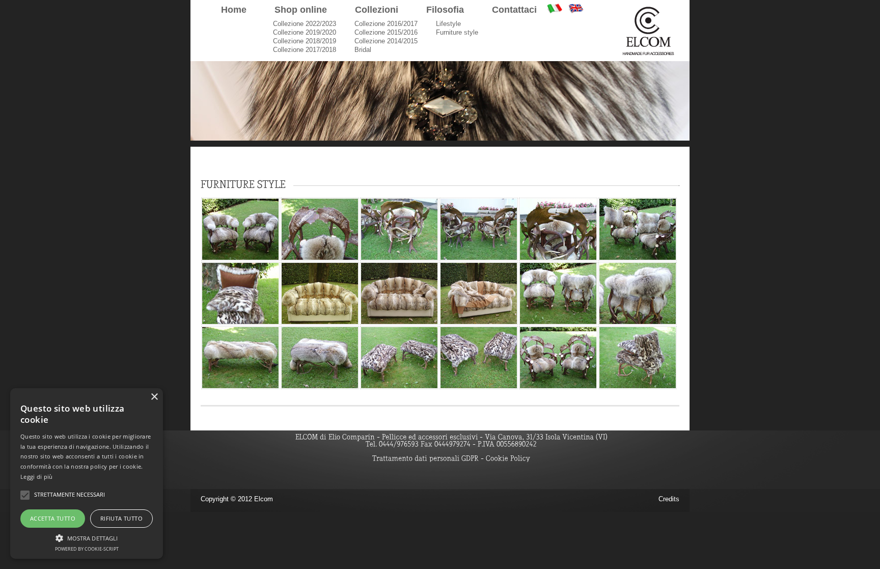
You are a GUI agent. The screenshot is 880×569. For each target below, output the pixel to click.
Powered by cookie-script (87, 549)
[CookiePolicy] (508, 458)
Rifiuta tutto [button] (121, 518)
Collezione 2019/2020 (304, 32)
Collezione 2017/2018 (304, 49)
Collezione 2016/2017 (386, 24)
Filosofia (445, 10)
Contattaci (514, 10)
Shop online (300, 10)
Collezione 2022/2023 (304, 24)
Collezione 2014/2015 (386, 41)
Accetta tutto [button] (52, 518)
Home (233, 10)
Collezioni (376, 10)
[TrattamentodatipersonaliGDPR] (425, 458)
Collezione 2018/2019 (304, 41)
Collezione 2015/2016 (386, 32)
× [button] (154, 397)
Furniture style (457, 32)
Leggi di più (36, 476)
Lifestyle (448, 24)
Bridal (362, 49)
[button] (86, 537)
